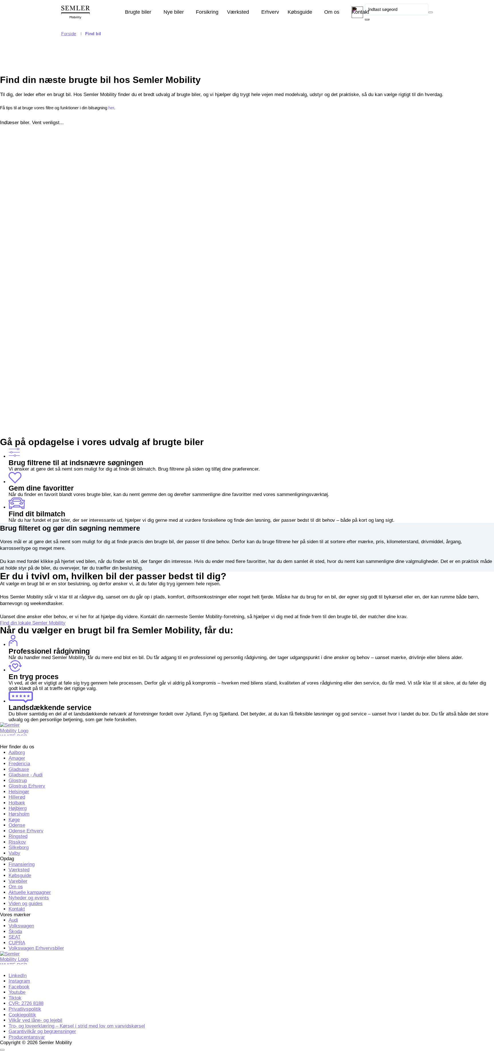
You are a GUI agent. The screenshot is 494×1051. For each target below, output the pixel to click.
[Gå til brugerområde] (357, 12)
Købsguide (300, 12)
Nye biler (174, 12)
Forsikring (207, 12)
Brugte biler (138, 12)
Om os (331, 12)
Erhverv (270, 12)
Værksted (238, 12)
